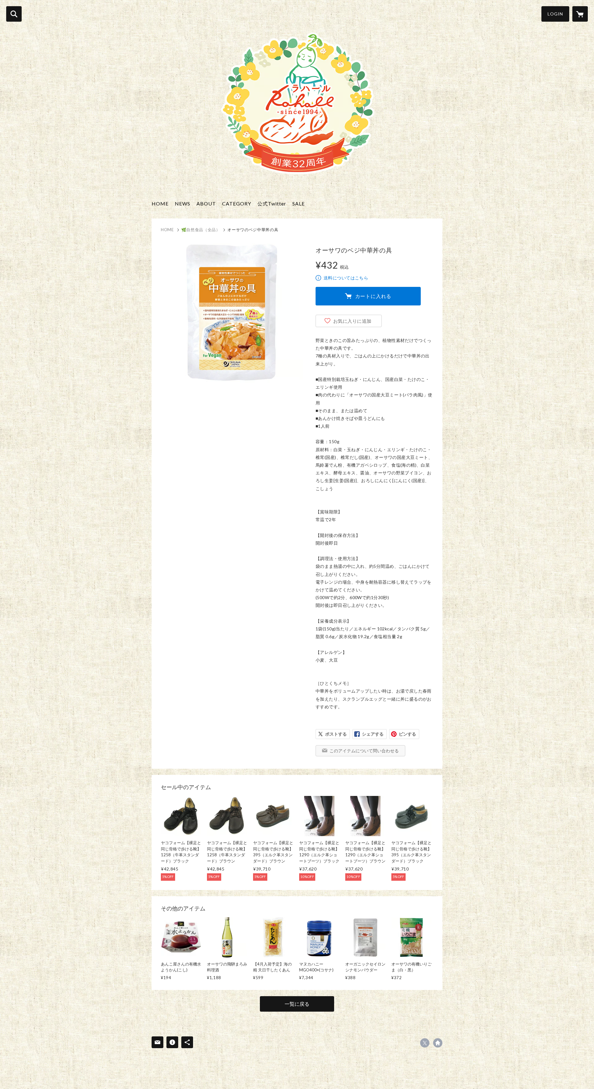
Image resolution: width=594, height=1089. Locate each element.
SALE (298, 203)
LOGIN (555, 13)
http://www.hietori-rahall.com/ (437, 1043)
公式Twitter (271, 203)
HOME (160, 203)
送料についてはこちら (346, 277)
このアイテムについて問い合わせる (364, 750)
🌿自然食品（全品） (200, 229)
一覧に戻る (297, 1004)
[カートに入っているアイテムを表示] (580, 14)
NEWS (182, 203)
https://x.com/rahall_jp (424, 1043)
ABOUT (206, 203)
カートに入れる (373, 296)
